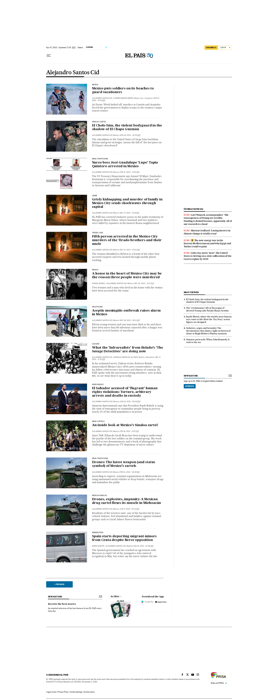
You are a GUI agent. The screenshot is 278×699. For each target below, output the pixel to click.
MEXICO (95, 270)
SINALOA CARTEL (99, 122)
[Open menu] (48, 55)
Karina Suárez (98, 283)
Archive (115, 596)
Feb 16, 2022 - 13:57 (129, 431)
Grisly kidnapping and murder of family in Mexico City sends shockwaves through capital (127, 203)
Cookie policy (89, 692)
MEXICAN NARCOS (99, 496)
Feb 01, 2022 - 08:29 (130, 472)
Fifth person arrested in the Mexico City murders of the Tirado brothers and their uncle (127, 240)
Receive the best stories (62, 604)
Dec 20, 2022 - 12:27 (144, 283)
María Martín (98, 546)
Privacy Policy (63, 692)
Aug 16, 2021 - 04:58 (143, 546)
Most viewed (191, 292)
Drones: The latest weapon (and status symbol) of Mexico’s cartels (123, 464)
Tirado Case (97, 233)
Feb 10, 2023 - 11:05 (129, 172)
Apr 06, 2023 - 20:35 (130, 135)
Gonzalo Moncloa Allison (126, 357)
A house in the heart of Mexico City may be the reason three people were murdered (127, 275)
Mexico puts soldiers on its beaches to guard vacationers (123, 90)
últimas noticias (193, 209)
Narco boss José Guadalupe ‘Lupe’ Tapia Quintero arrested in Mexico (125, 164)
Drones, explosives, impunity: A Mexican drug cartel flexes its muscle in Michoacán (126, 501)
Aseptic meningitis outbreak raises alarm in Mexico (126, 312)
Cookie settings (76, 692)
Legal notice (51, 692)
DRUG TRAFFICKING (100, 159)
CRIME (94, 196)
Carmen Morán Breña (123, 98)
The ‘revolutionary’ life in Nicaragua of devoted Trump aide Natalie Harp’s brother (207, 309)
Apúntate (189, 386)
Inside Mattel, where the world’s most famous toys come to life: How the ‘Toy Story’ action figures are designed (209, 319)
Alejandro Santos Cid (72, 73)
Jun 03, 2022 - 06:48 (130, 401)
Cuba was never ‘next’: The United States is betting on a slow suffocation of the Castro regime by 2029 (208, 255)
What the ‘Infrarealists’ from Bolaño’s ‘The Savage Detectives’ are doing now (127, 349)
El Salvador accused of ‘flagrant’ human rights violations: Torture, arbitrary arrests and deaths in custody (125, 392)
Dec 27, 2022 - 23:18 (129, 213)
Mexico (95, 85)
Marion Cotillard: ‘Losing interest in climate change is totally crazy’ (207, 232)
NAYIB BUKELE (98, 385)
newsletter (191, 376)
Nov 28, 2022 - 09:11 (130, 320)
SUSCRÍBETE (211, 47)
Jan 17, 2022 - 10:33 (129, 509)
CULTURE (95, 344)
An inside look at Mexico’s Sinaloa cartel (125, 425)
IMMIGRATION (97, 533)
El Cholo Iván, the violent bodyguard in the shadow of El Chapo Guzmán (127, 127)
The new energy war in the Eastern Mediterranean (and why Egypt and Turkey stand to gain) (207, 243)
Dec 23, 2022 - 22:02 (130, 250)
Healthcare (97, 307)
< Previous (59, 584)
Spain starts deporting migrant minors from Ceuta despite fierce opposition (124, 538)
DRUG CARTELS (98, 421)
